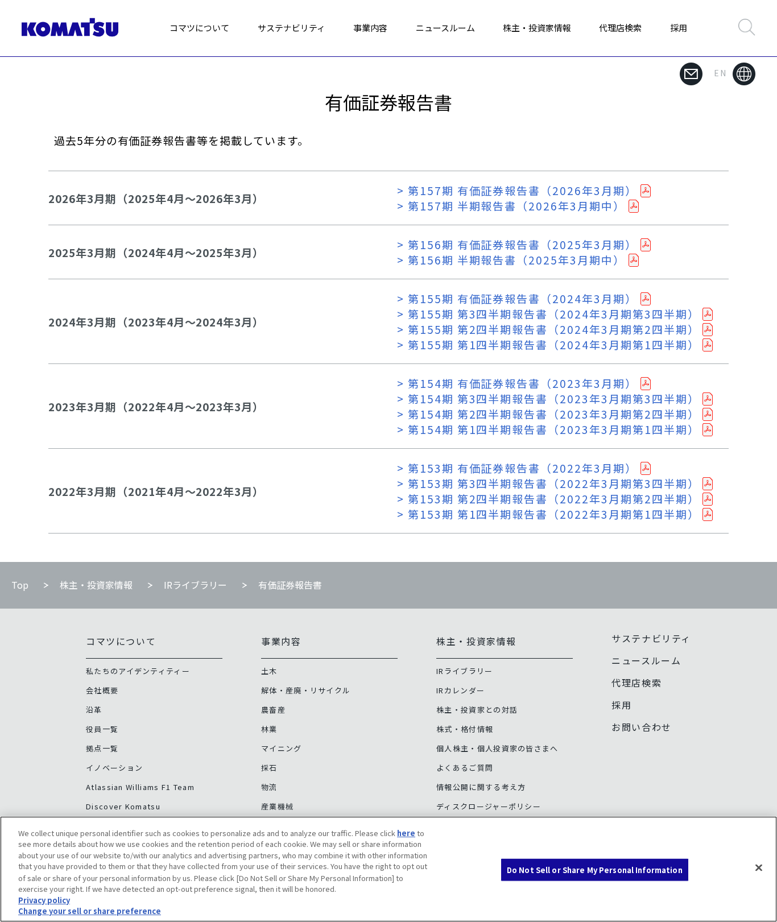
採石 (269, 767)
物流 (269, 787)
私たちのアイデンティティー (138, 670)
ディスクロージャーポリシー (488, 806)
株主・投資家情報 (537, 28)
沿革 (94, 709)
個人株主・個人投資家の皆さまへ (497, 748)
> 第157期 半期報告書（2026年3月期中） (511, 205)
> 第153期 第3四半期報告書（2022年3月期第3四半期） (548, 483)
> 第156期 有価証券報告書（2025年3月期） (517, 244)
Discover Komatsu (123, 806)
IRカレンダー (460, 690)
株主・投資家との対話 (477, 709)
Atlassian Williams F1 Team (140, 787)
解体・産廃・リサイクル (305, 690)
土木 (269, 670)
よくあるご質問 (464, 767)
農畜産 (273, 709)
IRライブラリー (195, 585)
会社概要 (102, 690)
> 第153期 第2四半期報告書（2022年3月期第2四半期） (548, 498)
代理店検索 (620, 28)
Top (19, 585)
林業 (269, 728)
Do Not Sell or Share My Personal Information (595, 870)
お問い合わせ (641, 727)
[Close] (758, 867)
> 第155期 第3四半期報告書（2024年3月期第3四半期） (548, 313)
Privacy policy (44, 899)
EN (720, 72)
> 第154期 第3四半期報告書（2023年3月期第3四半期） (548, 398)
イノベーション (114, 767)
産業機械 (277, 806)
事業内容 (370, 28)
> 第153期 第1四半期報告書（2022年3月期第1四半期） (548, 514)
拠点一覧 (102, 748)
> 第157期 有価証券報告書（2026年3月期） (517, 190)
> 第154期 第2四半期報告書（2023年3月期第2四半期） (548, 413)
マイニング (281, 748)
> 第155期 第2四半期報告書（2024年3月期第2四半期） (548, 329)
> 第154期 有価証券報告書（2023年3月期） (517, 383)
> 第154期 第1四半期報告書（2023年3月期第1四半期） (548, 429)
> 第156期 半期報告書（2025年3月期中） (511, 259)
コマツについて (199, 28)
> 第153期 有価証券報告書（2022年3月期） (517, 468)
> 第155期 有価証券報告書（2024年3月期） (517, 298)
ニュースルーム (445, 28)
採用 (678, 28)
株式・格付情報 (464, 728)
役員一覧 (102, 728)
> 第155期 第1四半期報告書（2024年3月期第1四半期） (548, 344)
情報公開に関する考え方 (481, 787)
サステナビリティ (291, 28)
